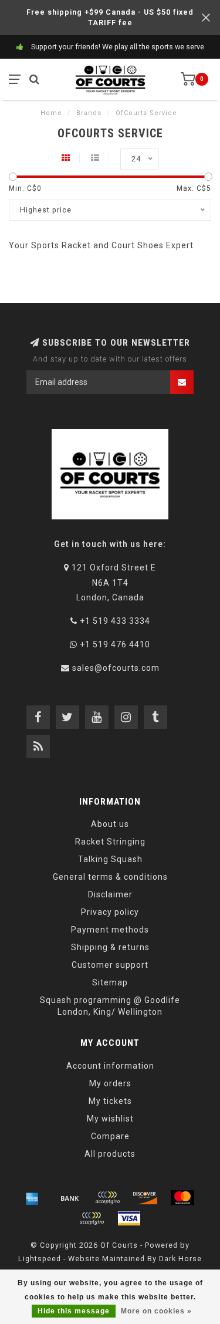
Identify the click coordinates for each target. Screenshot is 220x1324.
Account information (110, 1065)
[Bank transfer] (69, 1198)
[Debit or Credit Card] (107, 1198)
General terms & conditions (110, 876)
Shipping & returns (110, 947)
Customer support (110, 965)
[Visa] (129, 1218)
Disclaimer (110, 894)
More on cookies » (156, 1311)
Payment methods (110, 929)
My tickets (110, 1101)
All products (110, 1153)
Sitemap (110, 982)
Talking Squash (110, 859)
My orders (110, 1083)
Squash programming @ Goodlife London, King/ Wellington (110, 1005)
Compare (110, 1136)
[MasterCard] (182, 1198)
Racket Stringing (110, 841)
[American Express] (32, 1198)
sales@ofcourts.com (116, 668)
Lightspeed (39, 1258)
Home (51, 113)
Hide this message (74, 1311)
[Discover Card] (145, 1198)
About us (110, 824)
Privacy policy (110, 912)
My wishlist (110, 1118)
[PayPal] (91, 1218)
